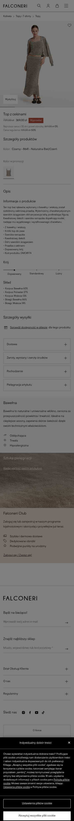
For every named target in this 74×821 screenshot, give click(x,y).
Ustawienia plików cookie (37, 800)
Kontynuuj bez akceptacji (69, 741)
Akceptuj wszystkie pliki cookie (37, 813)
